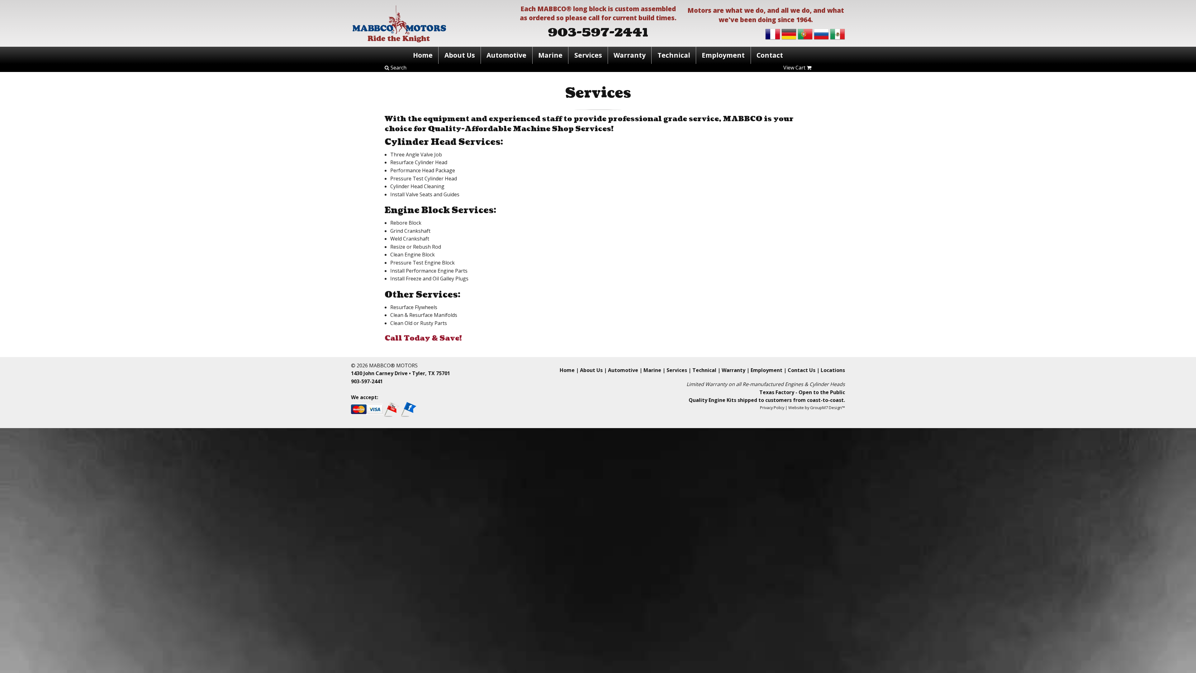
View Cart (795, 67)
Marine (550, 55)
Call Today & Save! (423, 338)
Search (397, 67)
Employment (723, 55)
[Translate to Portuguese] (805, 33)
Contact (770, 55)
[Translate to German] (788, 33)
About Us (459, 55)
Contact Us (801, 370)
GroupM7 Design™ (827, 407)
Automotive (506, 55)
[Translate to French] (772, 33)
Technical (673, 55)
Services (588, 55)
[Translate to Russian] (821, 33)
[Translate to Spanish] (837, 33)
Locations (833, 370)
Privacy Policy (772, 407)
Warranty (630, 55)
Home (423, 55)
